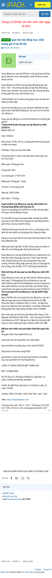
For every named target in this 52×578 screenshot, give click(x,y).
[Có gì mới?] (31, 5)
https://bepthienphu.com (17, 399)
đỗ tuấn (6, 48)
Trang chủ (47, 569)
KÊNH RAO (5, 572)
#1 (50, 411)
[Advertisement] (26, 441)
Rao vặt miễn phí (29, 572)
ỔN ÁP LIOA (8, 493)
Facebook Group (14, 499)
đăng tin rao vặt (10, 496)
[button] (3, 5)
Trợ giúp (37, 569)
